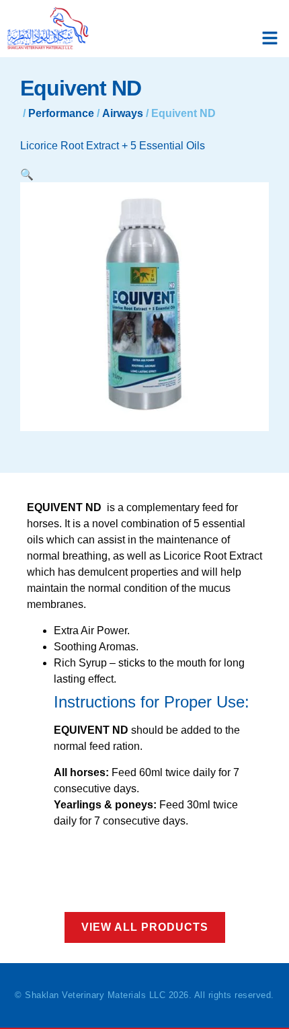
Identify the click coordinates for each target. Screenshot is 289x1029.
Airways (122, 113)
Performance (61, 113)
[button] (270, 38)
